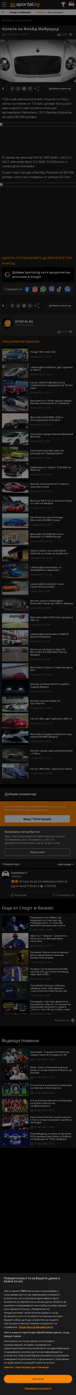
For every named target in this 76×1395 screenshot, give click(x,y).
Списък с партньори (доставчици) (26, 1367)
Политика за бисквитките (36, 1327)
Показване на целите (38, 1388)
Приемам (38, 1378)
